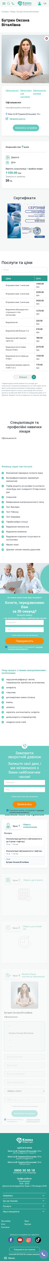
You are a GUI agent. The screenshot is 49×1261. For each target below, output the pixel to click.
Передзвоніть (24, 641)
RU (45, 7)
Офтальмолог (12, 90)
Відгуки (28, 1224)
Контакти (5, 1227)
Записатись (24, 804)
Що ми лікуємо (10, 1201)
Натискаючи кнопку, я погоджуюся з (25, 648)
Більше (23, 377)
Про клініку (6, 1221)
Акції (27, 1221)
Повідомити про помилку (24, 1250)
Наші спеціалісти (11, 1211)
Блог (3, 1224)
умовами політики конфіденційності (25, 648)
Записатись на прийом (26, 128)
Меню (11, 1258)
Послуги (7, 1206)
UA (45, 3)
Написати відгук (17, 119)
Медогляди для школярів (25, 93)
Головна (5, 12)
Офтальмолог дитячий (39, 92)
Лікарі (12, 12)
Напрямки (8, 1195)
